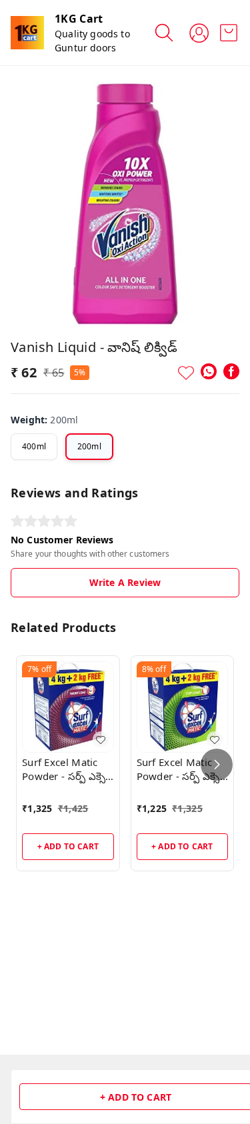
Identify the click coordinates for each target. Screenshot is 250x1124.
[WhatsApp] (209, 371)
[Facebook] (231, 371)
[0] (228, 33)
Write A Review (125, 582)
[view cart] (228, 33)
